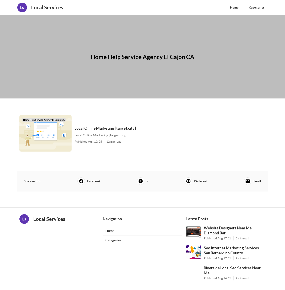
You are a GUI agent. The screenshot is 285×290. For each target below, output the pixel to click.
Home (234, 7)
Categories (257, 7)
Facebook (94, 181)
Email (257, 181)
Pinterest (201, 181)
